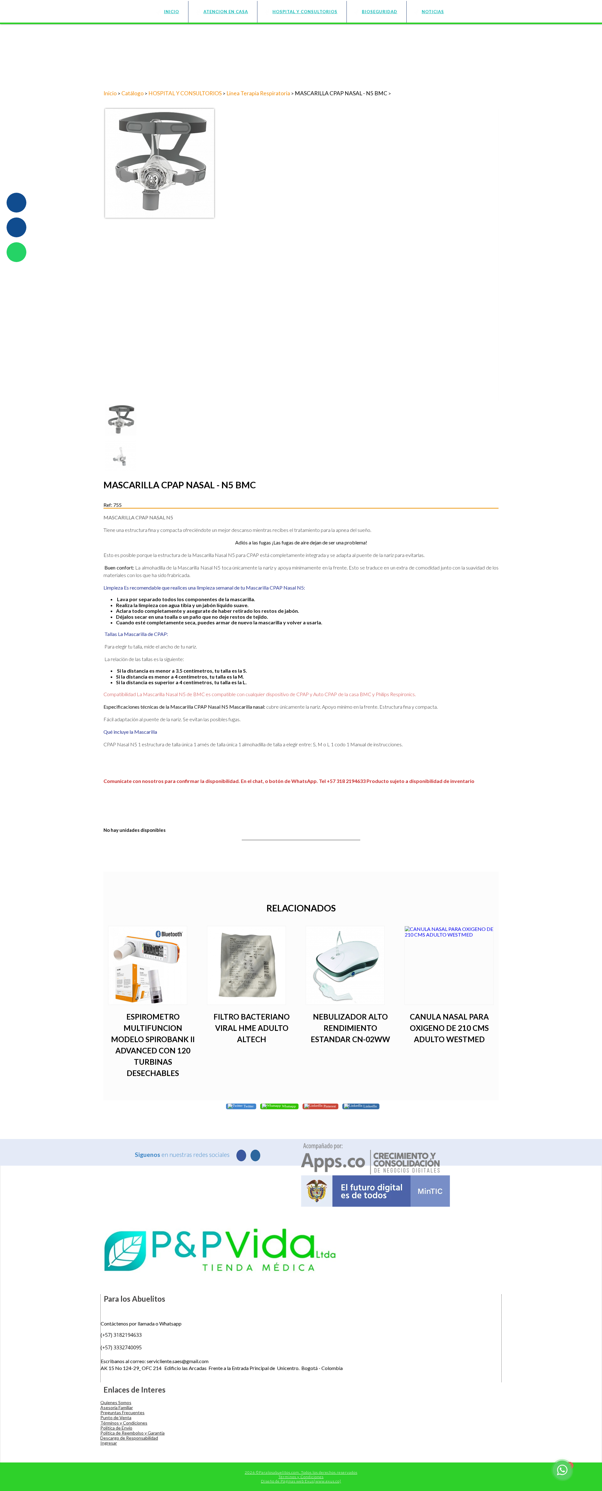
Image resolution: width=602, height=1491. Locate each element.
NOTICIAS (433, 11)
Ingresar (108, 1443)
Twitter (248, 1106)
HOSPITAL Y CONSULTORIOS (304, 11)
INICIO (171, 11)
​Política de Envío (116, 1428)
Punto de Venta (115, 1417)
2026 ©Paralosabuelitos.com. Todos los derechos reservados (301, 1472)
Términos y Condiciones (123, 1422)
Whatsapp (288, 1106)
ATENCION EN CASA (225, 11)
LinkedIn (369, 1106)
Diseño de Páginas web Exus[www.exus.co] (301, 1481)
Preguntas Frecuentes (122, 1412)
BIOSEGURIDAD (379, 11)
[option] (301, 163)
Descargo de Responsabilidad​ (129, 1438)
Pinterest (329, 1106)
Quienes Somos (115, 1402)
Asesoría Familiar (116, 1407)
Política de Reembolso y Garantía (132, 1433)
